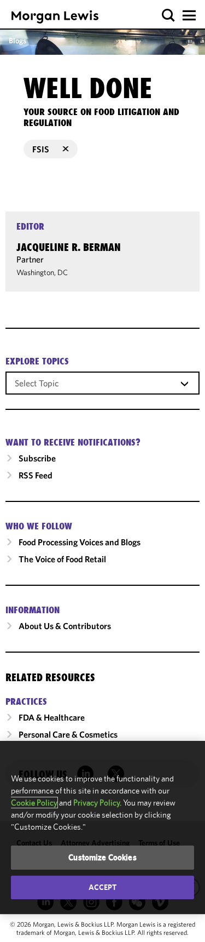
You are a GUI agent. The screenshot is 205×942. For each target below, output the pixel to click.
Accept (103, 887)
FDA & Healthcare (52, 717)
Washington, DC (42, 272)
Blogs (17, 40)
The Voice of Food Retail (62, 558)
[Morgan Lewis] (55, 16)
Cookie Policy (34, 802)
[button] (168, 15)
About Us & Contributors (65, 625)
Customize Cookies (102, 857)
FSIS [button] (40, 149)
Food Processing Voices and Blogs (79, 541)
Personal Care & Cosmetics (68, 734)
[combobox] (102, 382)
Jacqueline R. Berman (68, 247)
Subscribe (37, 458)
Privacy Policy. (97, 802)
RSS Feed (35, 475)
